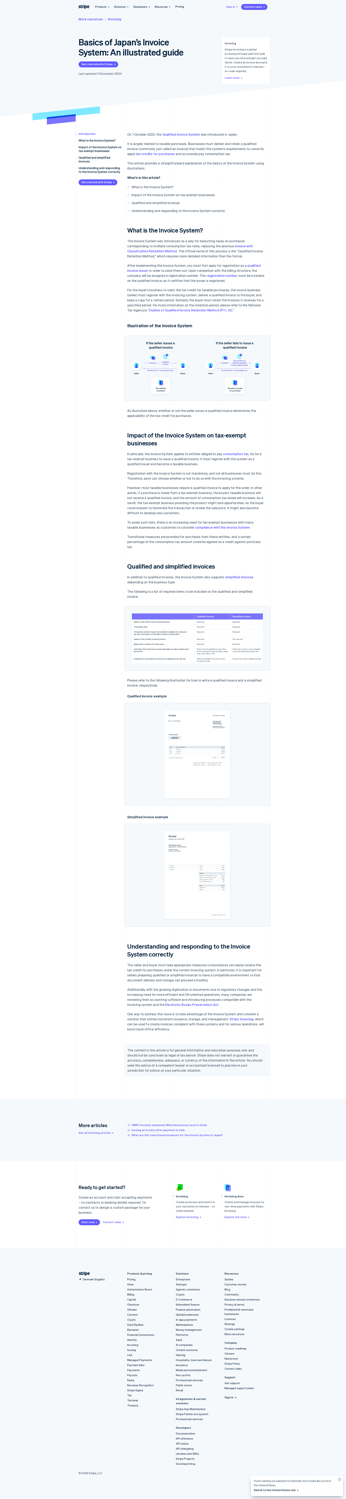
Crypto (131, 1319)
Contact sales (253, 6)
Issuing (131, 1350)
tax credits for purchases (155, 154)
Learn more (232, 77)
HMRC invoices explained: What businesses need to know (169, 1125)
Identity (132, 1340)
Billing (130, 1294)
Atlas (130, 1284)
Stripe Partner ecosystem (192, 1414)
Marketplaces (184, 1324)
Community (232, 1294)
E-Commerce (184, 1299)
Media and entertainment (191, 1370)
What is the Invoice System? (97, 140)
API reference (184, 1438)
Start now (88, 1222)
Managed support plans (239, 1388)
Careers (229, 1353)
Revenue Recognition (140, 1385)
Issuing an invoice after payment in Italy (158, 1130)
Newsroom (231, 1358)
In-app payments (186, 1319)
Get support (232, 1383)
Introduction (87, 134)
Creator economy (187, 1350)
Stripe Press (232, 1363)
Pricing (179, 6)
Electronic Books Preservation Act (192, 1004)
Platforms (182, 1335)
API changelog (185, 1448)
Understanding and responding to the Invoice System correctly (99, 170)
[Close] (339, 1480)
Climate (132, 1309)
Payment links (136, 1365)
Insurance (182, 1365)
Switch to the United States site (275, 1490)
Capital (131, 1299)
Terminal (132, 1400)
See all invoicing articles (95, 1132)
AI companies (184, 1345)
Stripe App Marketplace (190, 1409)
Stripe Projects (185, 1458)
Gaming (180, 1355)
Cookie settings (235, 1329)
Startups (181, 1284)
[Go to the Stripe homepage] (83, 1273)
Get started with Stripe (97, 64)
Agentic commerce (188, 1289)
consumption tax (236, 454)
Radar (130, 1380)
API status (182, 1443)
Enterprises (183, 1279)
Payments (133, 1370)
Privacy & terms (234, 1304)
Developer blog (185, 1464)
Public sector (184, 1385)
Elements (133, 1330)
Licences (230, 1319)
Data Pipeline (135, 1324)
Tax (129, 1395)
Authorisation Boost (139, 1289)
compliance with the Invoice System (222, 527)
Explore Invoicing (187, 1217)
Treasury (133, 1405)
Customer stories (236, 1284)
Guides (229, 1279)
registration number (222, 275)
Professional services (189, 1380)
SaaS (179, 1340)
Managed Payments (139, 1360)
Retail (179, 1390)
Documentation (185, 1433)
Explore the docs (236, 1217)
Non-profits (183, 1375)
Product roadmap (235, 1348)
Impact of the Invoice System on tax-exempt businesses (100, 149)
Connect (132, 1314)
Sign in (230, 6)
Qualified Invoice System (181, 134)
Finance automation (188, 1309)
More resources (91, 19)
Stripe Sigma (135, 1390)
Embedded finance (187, 1304)
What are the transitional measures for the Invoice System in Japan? (177, 1135)
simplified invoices (239, 577)
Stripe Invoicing (241, 1019)
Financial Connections (140, 1335)
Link (129, 1355)
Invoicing (114, 19)
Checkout (133, 1304)
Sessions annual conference (242, 1299)
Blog (227, 1289)
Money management (189, 1330)
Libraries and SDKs (187, 1453)
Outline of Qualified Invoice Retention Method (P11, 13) (190, 310)
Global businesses (187, 1314)
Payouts (132, 1375)
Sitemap (230, 1324)
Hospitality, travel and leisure (194, 1360)
